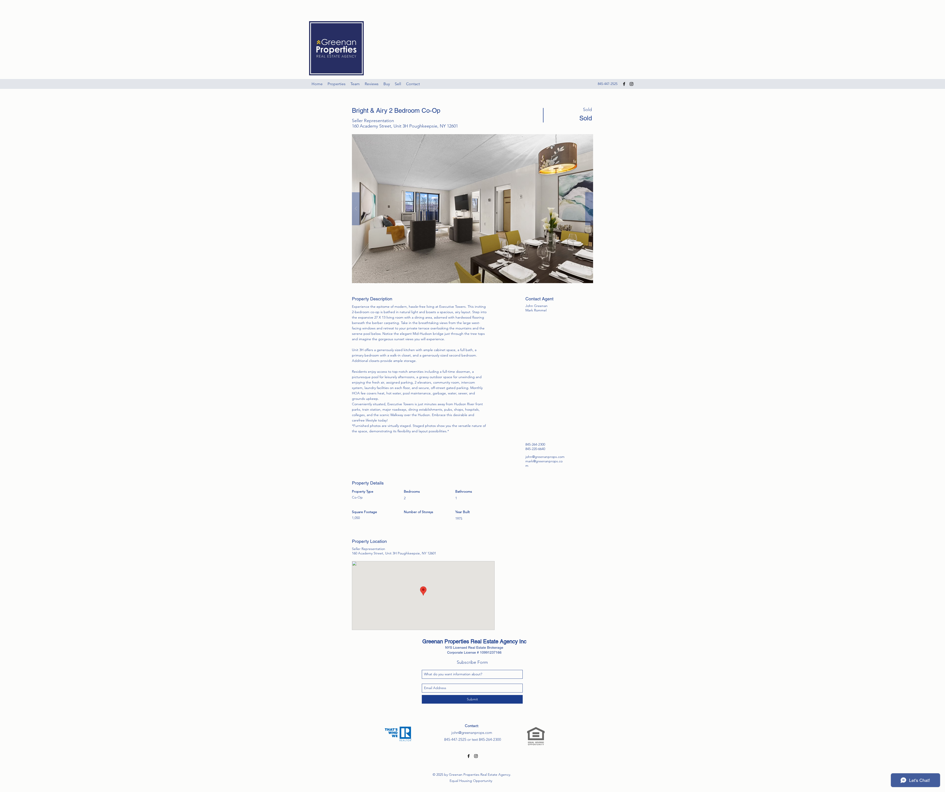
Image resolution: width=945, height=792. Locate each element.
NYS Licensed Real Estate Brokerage (474, 647)
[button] (472, 208)
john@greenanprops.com (545, 456)
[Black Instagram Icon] (631, 83)
